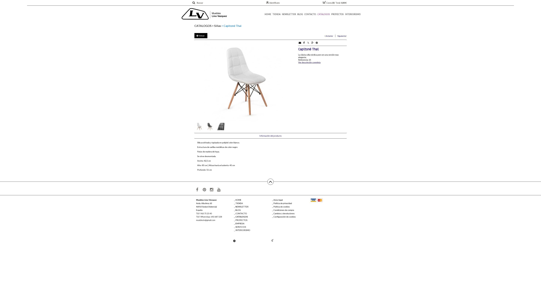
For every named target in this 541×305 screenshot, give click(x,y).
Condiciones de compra (283, 210)
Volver (202, 35)
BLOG (300, 14)
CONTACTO (310, 14)
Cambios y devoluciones (284, 213)
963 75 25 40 (206, 213)
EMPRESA (239, 223)
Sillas (216, 25)
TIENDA (276, 14)
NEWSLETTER (289, 14)
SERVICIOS (240, 227)
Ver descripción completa (309, 62)
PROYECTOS (337, 14)
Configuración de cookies (284, 216)
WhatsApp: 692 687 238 (211, 216)
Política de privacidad (282, 203)
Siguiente (341, 36)
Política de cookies (281, 206)
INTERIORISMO (353, 14)
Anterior (329, 36)
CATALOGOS (323, 14)
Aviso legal (278, 200)
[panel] (234, 241)
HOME (268, 14)
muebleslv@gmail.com (205, 220)
